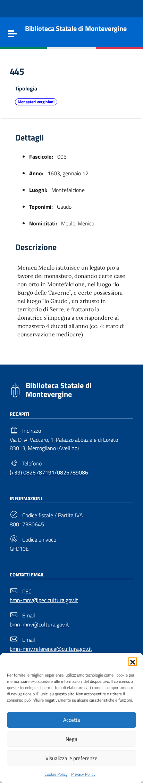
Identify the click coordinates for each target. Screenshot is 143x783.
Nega (71, 739)
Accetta (71, 720)
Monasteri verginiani (36, 101)
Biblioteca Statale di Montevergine (59, 389)
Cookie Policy (56, 774)
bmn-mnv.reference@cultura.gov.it (51, 649)
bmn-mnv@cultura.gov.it (39, 624)
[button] (132, 661)
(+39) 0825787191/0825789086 (49, 472)
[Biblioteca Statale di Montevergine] (15, 389)
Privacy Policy (83, 774)
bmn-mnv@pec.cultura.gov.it (44, 600)
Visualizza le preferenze (71, 758)
